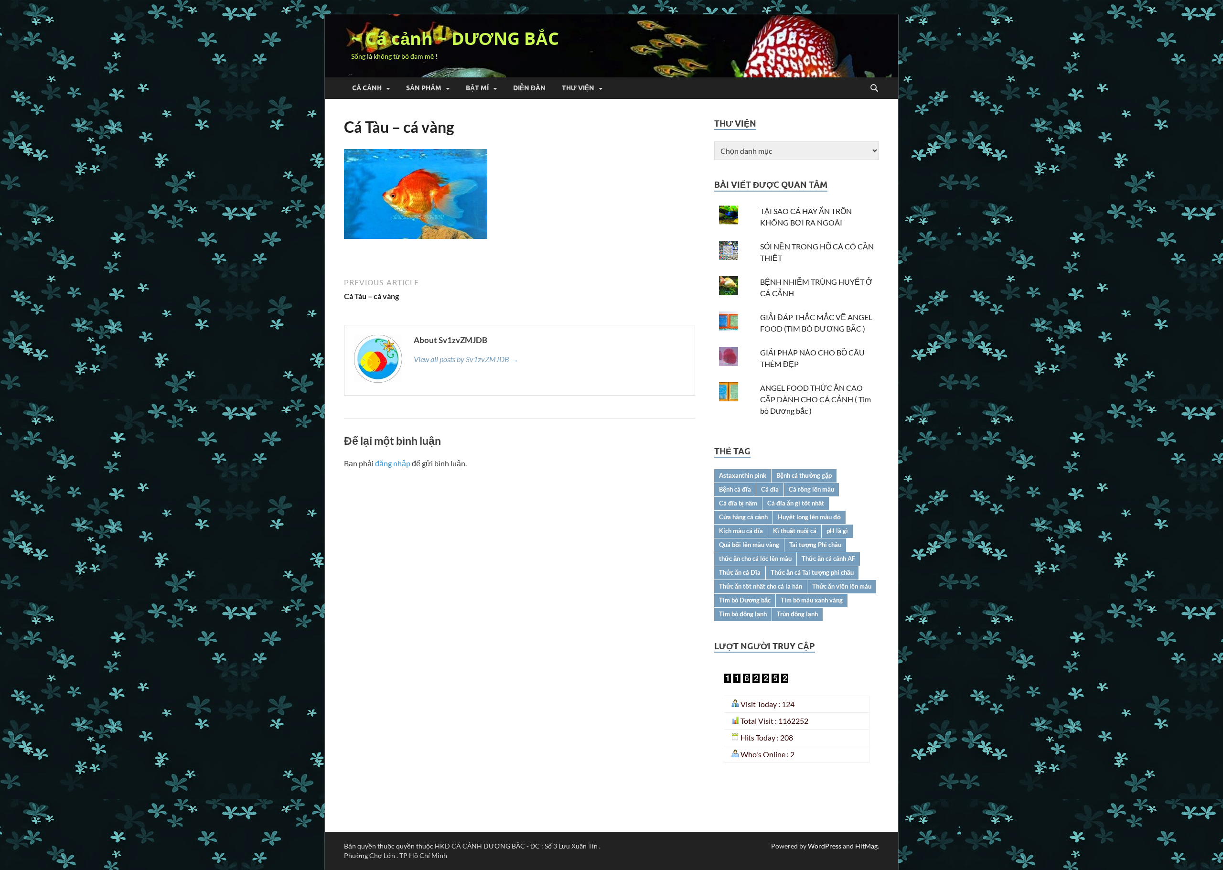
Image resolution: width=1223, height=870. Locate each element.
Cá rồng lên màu (811, 489)
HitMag (866, 846)
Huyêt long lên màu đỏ (809, 517)
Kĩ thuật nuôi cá (794, 531)
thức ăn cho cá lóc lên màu (755, 558)
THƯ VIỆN (578, 88)
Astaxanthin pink (742, 475)
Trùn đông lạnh (797, 614)
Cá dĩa (770, 489)
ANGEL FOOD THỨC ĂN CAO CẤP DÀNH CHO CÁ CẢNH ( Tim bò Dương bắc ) (815, 399)
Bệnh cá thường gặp (804, 475)
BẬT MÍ (477, 88)
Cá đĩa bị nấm (738, 503)
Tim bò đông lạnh (743, 614)
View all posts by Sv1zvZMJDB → (466, 359)
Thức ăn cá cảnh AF (828, 558)
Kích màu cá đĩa (741, 531)
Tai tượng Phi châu (815, 544)
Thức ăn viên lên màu (841, 586)
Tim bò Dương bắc (745, 600)
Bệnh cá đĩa (735, 489)
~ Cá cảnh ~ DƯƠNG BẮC (455, 38)
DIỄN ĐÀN (529, 88)
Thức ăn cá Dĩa (740, 572)
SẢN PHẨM (423, 88)
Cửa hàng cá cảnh (743, 517)
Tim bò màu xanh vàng (812, 600)
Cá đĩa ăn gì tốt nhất (795, 503)
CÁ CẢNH (367, 88)
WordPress (824, 846)
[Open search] (874, 88)
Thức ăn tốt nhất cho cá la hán (760, 586)
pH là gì (837, 531)
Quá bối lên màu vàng (749, 544)
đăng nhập (392, 463)
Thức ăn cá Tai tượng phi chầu (812, 572)
